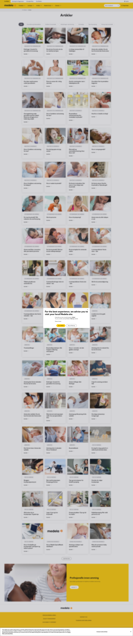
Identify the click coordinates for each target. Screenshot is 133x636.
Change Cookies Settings (101, 631)
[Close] (130, 631)
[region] (66, 632)
